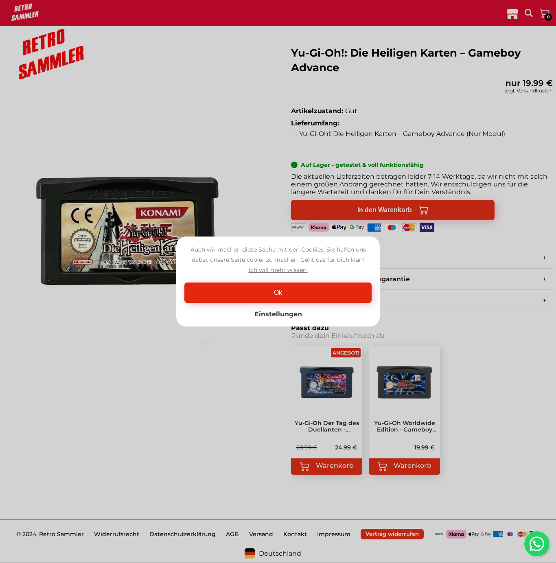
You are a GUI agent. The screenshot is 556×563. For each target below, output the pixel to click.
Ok (278, 292)
